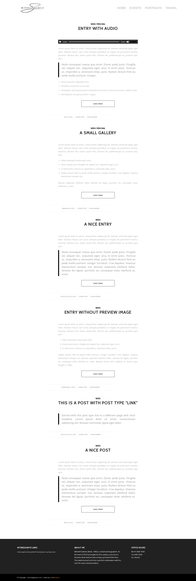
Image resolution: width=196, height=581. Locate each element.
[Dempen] (127, 41)
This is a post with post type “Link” (98, 402)
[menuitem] (121, 8)
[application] (98, 42)
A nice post (98, 450)
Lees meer (98, 103)
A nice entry (98, 224)
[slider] (134, 42)
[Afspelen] (60, 41)
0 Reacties (79, 117)
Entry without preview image (98, 312)
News (93, 24)
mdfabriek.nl (54, 577)
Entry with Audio (98, 28)
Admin (94, 117)
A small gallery (98, 132)
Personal (101, 24)
